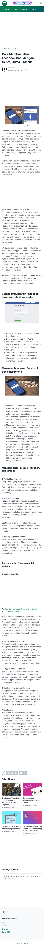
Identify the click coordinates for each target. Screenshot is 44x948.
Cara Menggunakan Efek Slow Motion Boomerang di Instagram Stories (32, 828)
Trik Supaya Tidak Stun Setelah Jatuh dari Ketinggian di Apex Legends (11, 801)
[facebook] (8, 773)
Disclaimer (6, 926)
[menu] (4, 3)
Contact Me (6, 932)
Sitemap (5, 929)
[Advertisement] (22, 30)
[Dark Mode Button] (41, 3)
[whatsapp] (16, 773)
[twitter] (12, 773)
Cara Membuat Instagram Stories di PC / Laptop (32, 800)
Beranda (5, 923)
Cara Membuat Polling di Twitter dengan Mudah (11, 827)
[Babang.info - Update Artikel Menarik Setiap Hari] (22, 3)
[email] (25, 773)
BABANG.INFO (23, 944)
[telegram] (21, 773)
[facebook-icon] (4, 912)
